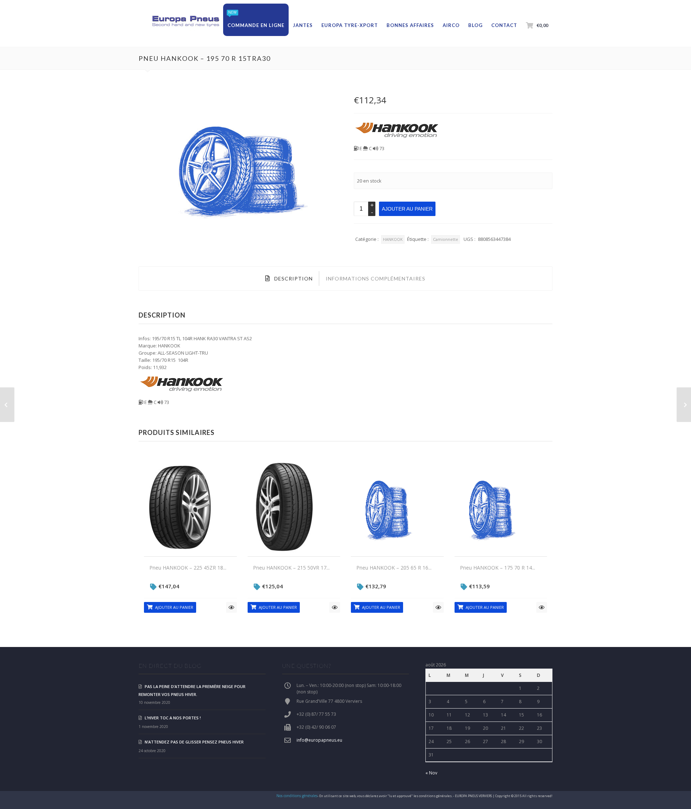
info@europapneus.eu (319, 740)
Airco (451, 25)
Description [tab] (293, 278)
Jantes (303, 25)
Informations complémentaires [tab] (375, 278)
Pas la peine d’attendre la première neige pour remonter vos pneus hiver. (192, 690)
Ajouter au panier (407, 209)
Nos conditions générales (296, 795)
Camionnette (445, 239)
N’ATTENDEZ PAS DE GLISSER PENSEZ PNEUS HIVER (194, 742)
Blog (475, 25)
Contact (504, 25)
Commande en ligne (255, 25)
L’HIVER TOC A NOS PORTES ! (173, 717)
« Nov (431, 773)
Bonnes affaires (410, 25)
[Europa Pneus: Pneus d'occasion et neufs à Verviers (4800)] (185, 21)
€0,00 (542, 25)
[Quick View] (231, 607)
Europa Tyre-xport (349, 25)
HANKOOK (393, 239)
